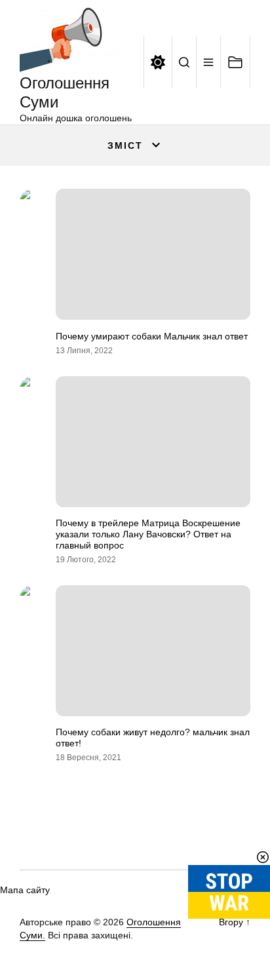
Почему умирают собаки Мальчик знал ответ (152, 336)
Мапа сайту (25, 890)
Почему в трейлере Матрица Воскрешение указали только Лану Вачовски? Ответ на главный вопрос (148, 534)
